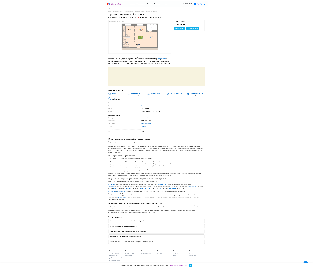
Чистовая (144, 126)
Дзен (174, 255)
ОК (190, 265)
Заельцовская (144, 17)
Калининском (112, 191)
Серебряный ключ (162, 184)
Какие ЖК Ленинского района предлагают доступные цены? (128, 231)
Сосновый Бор (113, 17)
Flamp (191, 253)
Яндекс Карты (193, 255)
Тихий (160, 188)
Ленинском (111, 186)
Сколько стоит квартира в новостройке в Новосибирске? (127, 221)
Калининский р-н (155, 17)
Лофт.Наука (172, 188)
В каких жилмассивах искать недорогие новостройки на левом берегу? (131, 241)
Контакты (160, 253)
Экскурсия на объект (192, 28)
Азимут (115, 188)
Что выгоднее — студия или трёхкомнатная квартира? (126, 236)
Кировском (111, 184)
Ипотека (164, 4)
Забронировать (179, 28)
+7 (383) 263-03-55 (114, 253)
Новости (149, 4)
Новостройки (141, 4)
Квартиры (132, 4)
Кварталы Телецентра (145, 188)
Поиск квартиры (129, 253)
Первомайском (121, 191)
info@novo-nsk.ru (114, 255)
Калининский (145, 105)
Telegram (175, 253)
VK (174, 258)
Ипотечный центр (146, 253)
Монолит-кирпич (146, 123)
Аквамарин (128, 188)
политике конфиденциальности (178, 265)
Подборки (157, 4)
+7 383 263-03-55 (187, 4)
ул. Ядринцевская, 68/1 (115, 258)
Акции (127, 258)
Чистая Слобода (192, 186)
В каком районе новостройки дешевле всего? (123, 226)
